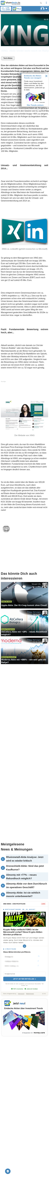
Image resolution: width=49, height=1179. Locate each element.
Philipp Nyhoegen (34, 612)
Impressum (21, 993)
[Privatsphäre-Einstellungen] (8, 1171)
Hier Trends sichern (35, 105)
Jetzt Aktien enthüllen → (24, 979)
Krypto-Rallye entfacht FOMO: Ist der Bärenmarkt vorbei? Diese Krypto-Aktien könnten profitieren (22, 932)
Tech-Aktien (7, 58)
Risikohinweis (30, 993)
